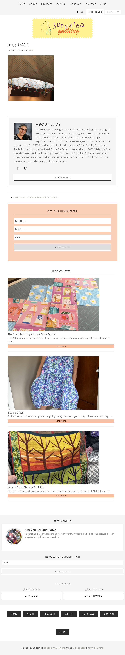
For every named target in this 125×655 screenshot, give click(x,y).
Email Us (31, 595)
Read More (63, 177)
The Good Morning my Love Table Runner (32, 334)
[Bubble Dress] (53, 383)
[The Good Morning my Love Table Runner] (53, 305)
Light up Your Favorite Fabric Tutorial (35, 197)
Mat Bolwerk (96, 648)
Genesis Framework (55, 648)
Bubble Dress (15, 412)
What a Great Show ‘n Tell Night (26, 487)
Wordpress (79, 648)
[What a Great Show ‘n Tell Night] (53, 458)
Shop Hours (95, 12)
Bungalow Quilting (62, 28)
